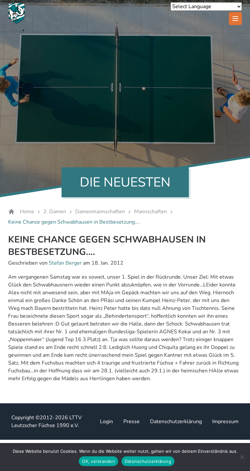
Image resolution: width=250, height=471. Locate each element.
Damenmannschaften (100, 211)
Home (27, 211)
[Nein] (242, 457)
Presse (131, 421)
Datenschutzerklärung (176, 421)
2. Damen (54, 211)
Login (106, 421)
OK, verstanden (98, 461)
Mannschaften (150, 211)
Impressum (225, 421)
